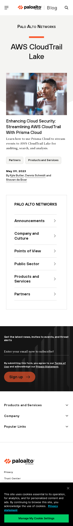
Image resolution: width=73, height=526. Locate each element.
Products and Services (43, 160)
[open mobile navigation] (8, 7)
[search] (65, 7)
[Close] (68, 488)
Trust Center (12, 478)
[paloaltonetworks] (30, 7)
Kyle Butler (17, 175)
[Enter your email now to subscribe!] (36, 354)
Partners (14, 160)
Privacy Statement (47, 366)
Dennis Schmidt (35, 175)
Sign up (16, 377)
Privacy (8, 472)
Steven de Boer (16, 179)
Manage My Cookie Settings (36, 518)
